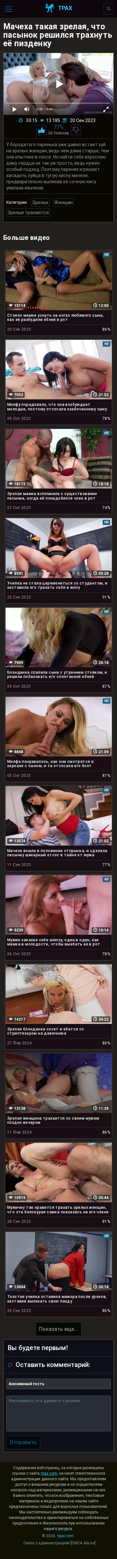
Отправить (23, 1442)
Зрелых (40, 202)
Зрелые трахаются (28, 212)
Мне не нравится (76, 130)
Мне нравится (41, 130)
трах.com (49, 1473)
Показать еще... (58, 1329)
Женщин (63, 202)
